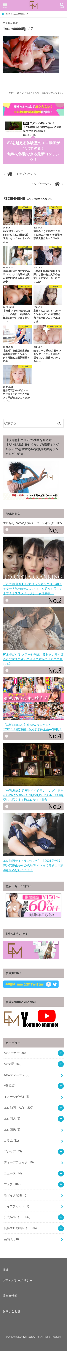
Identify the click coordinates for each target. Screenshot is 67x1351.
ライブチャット (16, 1206)
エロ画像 (12, 1129)
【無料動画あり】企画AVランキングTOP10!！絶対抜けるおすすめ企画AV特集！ (32, 727)
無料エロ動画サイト (20, 1228)
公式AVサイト (17, 1217)
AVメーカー (15, 1052)
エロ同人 (12, 1118)
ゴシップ (13, 1151)
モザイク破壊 (15, 1195)
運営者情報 (10, 1295)
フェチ (12, 1184)
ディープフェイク (19, 1162)
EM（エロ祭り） (31, 1337)
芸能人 (11, 1239)
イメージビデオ (16, 1096)
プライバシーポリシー (17, 1280)
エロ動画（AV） (18, 1107)
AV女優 (12, 1063)
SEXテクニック (16, 1074)
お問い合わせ (11, 1311)
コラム (11, 1140)
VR (9, 1085)
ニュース (13, 1173)
